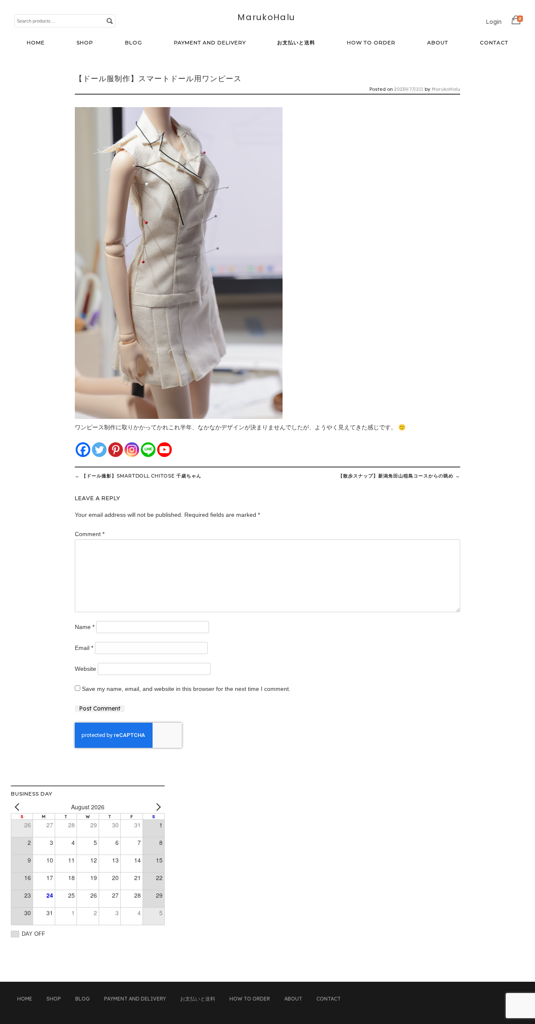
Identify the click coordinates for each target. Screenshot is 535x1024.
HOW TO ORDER (371, 42)
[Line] (148, 449)
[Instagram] (132, 449)
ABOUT (437, 42)
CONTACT (494, 42)
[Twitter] (99, 449)
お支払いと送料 (296, 42)
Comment (89, 534)
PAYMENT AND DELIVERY (210, 42)
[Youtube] (164, 449)
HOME (36, 42)
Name (84, 627)
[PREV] (19, 807)
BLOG (133, 42)
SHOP (84, 42)
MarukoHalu (266, 17)
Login (494, 22)
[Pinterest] (115, 449)
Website (85, 668)
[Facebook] (83, 449)
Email (84, 647)
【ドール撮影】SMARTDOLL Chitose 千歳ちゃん (138, 476)
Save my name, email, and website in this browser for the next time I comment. (186, 688)
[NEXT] (157, 807)
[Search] (109, 20)
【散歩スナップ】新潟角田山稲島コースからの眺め (399, 476)
